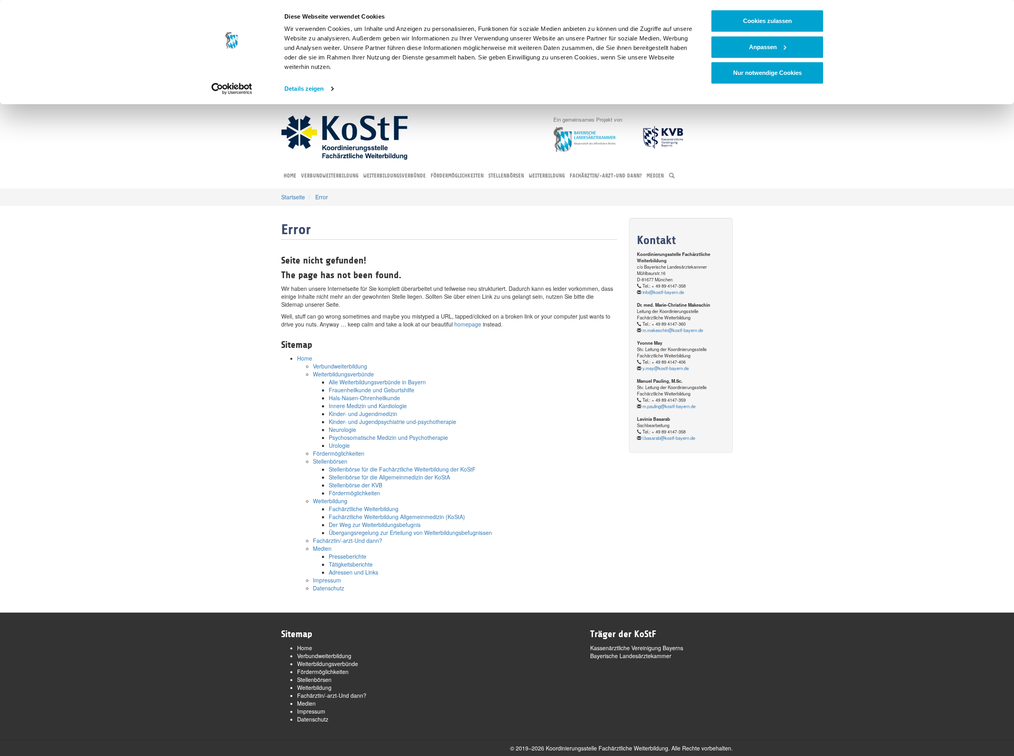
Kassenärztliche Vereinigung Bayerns (636, 648)
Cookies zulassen (767, 20)
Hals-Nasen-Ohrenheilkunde (364, 398)
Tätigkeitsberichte (351, 564)
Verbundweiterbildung (329, 176)
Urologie (339, 445)
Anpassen (763, 47)
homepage (467, 324)
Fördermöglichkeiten (457, 176)
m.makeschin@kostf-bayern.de (672, 330)
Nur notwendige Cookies (767, 72)
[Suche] (671, 176)
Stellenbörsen (506, 176)
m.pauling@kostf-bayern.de (669, 406)
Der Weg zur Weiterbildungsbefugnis (375, 525)
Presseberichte (347, 556)
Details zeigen (304, 88)
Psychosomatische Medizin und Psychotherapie (388, 437)
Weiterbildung (547, 176)
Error (321, 197)
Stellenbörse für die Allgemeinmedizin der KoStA (389, 477)
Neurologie (342, 429)
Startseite (293, 197)
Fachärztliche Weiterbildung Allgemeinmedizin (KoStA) (397, 517)
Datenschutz (328, 588)
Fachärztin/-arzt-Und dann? (606, 176)
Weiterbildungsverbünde (394, 176)
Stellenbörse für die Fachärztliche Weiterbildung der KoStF (402, 469)
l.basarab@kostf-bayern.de (668, 438)
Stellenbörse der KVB (355, 485)
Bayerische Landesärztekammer (630, 656)
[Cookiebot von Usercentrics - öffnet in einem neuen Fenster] (232, 89)
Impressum (327, 580)
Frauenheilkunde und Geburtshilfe (371, 390)
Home (290, 176)
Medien (655, 176)
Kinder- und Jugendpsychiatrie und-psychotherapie (392, 422)
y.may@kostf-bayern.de (665, 368)
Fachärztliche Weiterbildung (363, 509)
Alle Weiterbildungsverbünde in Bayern (377, 382)
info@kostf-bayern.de (663, 292)
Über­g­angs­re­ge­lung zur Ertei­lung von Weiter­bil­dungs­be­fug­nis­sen (410, 532)
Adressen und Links (353, 572)
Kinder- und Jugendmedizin (363, 414)
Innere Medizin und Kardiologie (368, 406)
